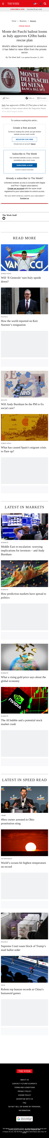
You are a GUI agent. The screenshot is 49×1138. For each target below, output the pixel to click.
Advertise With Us (24, 1099)
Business (23, 21)
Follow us (31, 98)
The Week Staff (14, 57)
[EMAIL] (4, 218)
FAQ (24, 1103)
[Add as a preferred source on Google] (24, 1118)
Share (7, 98)
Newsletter (43, 98)
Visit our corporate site (32, 1129)
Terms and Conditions (24, 1087)
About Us (24, 1080)
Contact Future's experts (24, 1084)
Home (14, 21)
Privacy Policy (24, 1091)
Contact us (24, 198)
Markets (33, 21)
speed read (24, 26)
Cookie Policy (24, 1095)
